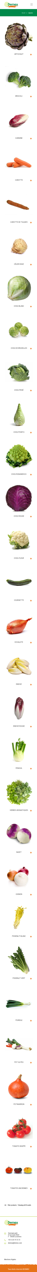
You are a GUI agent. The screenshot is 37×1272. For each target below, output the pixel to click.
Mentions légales (10, 1259)
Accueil (23, 13)
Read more (31, 54)
